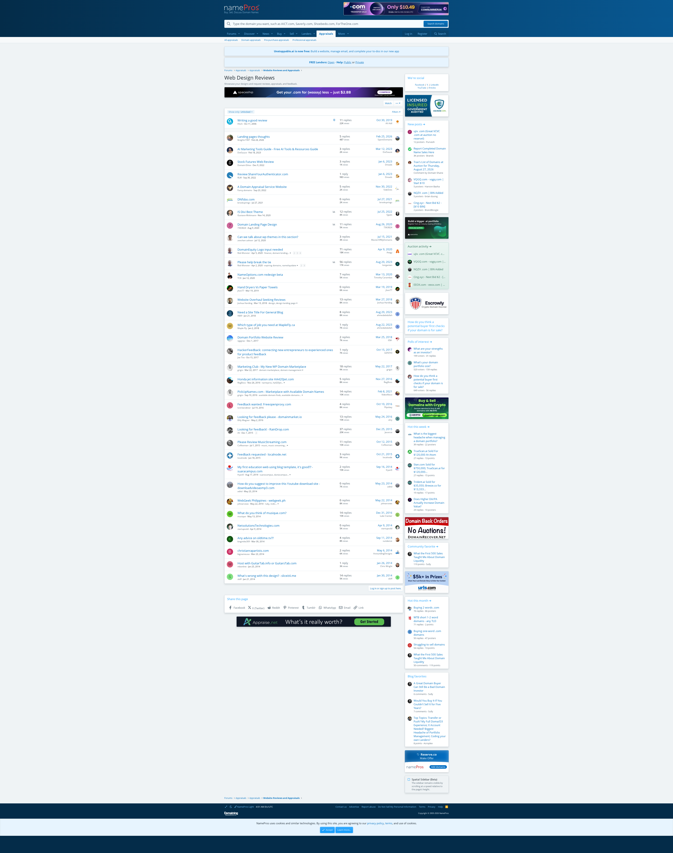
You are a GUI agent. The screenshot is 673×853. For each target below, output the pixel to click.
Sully (428, 564)
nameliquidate (289, 265)
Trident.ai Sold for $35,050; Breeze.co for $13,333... (427, 485)
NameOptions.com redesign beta (260, 275)
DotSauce (242, 152)
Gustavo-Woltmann (246, 215)
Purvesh (430, 142)
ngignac (241, 340)
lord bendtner (244, 407)
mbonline (242, 566)
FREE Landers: (318, 62)
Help (440, 806)
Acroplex (428, 743)
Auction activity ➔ (419, 246)
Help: (339, 62)
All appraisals (231, 40)
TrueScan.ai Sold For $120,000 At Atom (426, 452)
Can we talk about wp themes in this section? (267, 237)
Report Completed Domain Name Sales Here (430, 150)
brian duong (431, 196)
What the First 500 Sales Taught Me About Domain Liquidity (429, 557)
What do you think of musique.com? (261, 513)
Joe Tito (241, 357)
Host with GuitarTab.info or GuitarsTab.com (267, 563)
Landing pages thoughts (253, 137)
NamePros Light (245, 806)
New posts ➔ (416, 124)
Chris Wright (386, 566)
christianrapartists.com (253, 551)
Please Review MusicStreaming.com (262, 442)
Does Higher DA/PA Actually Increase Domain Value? (429, 502)
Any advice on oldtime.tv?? (255, 538)
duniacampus (280, 474)
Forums (231, 33)
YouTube (422, 87)
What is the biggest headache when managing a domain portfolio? (429, 437)
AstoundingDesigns (382, 553)
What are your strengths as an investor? (428, 350)
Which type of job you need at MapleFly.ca (266, 325)
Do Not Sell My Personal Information (397, 806)
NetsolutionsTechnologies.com (258, 526)
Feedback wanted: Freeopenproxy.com (264, 404)
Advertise (354, 806)
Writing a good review (252, 120)
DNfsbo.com (246, 199)
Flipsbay (388, 407)
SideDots (387, 189)
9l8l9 (239, 315)
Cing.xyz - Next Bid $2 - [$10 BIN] (430, 277)
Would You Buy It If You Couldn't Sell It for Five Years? (428, 704)
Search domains (435, 23)
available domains (291, 395)
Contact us (341, 806)
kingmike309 (243, 541)
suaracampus (266, 474)
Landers (306, 33)
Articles (432, 87)
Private (359, 62)
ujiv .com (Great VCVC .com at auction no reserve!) (427, 134)
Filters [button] (395, 111)
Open (331, 62)
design (271, 303)
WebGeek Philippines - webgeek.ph (261, 500)
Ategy (389, 252)
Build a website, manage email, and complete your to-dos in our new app (336, 51)
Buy (279, 33)
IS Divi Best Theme (250, 212)
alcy (390, 419)
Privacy (431, 806)
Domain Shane (435, 172)
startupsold (243, 529)
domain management (290, 370)
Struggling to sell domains (429, 644)
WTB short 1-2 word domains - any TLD (426, 619)
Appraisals (326, 33)
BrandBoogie (431, 210)
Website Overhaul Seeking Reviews (261, 300)
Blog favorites (417, 676)
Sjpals (389, 214)
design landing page (286, 303)
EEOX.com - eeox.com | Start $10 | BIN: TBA (430, 284)
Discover (249, 33)
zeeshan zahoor (245, 240)
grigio (240, 370)
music (264, 445)
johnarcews (243, 503)
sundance (387, 540)
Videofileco (387, 394)
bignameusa (243, 554)
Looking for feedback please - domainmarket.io (269, 417)
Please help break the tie (254, 262)
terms (388, 823)
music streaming (276, 445)
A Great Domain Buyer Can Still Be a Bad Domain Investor (429, 686)
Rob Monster (243, 253)
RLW (239, 177)
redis (272, 503)
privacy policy (375, 823)
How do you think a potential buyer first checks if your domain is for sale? (426, 326)
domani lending (280, 253)
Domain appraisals (251, 40)
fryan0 (240, 474)
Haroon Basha (432, 186)
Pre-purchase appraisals (276, 40)
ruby (267, 503)
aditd (239, 491)
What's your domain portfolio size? (426, 364)
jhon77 (240, 290)
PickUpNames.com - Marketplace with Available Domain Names (280, 392)
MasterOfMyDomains (381, 239)
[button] (239, 33)
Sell (292, 33)
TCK (239, 278)
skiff (239, 579)
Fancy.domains (244, 190)
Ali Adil (389, 123)
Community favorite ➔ (423, 546)
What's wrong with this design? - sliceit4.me (266, 576)
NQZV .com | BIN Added (428, 193)
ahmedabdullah (384, 315)
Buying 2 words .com (426, 607)
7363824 (241, 227)
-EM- (390, 340)
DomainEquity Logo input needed (260, 249)
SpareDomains (385, 139)
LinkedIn (435, 84)
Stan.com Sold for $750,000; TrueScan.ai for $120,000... (429, 468)
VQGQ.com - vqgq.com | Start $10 (430, 261)
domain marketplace (269, 370)
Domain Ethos (244, 165)
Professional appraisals (304, 40)
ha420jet (277, 382)
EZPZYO (388, 352)
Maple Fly (242, 328)
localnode (242, 457)
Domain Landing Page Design (257, 224)
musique (241, 516)
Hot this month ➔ (419, 601)
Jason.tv (388, 432)
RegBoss (241, 382)
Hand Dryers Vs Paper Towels (257, 287)
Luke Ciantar (386, 515)
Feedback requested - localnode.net (261, 454)
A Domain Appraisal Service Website (262, 187)
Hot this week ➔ (419, 427)
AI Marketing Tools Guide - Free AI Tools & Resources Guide (277, 149)
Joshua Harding (244, 303)
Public (347, 62)
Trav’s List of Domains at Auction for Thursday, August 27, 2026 (428, 165)
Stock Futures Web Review (255, 162)
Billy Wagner (243, 420)
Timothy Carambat (383, 277)
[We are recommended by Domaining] (231, 814)
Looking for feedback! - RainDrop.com (263, 429)
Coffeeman (242, 445)
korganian (387, 265)
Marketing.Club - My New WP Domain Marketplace (271, 367)
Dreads (388, 164)
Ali (238, 432)
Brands (430, 155)
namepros (267, 382)
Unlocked (239, 111)
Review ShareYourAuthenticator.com (262, 174)
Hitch (240, 123)
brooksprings (243, 202)
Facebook (419, 84)
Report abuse (369, 806)
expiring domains (272, 265)
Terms (422, 806)
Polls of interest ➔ (420, 342)
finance (267, 253)
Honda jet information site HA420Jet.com (265, 379)
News (266, 33)
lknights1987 (243, 139)
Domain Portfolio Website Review (260, 337)
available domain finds (270, 395)
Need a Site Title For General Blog (260, 312)
